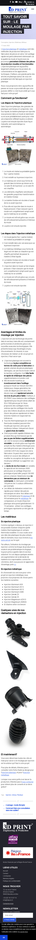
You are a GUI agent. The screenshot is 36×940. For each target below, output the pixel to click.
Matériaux (18, 42)
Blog (20, 2)
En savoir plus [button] (23, 932)
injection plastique (9, 49)
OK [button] (4, 937)
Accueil (5, 871)
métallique (23, 49)
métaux (14, 795)
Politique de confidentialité (11, 881)
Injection (11, 42)
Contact (5, 873)
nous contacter (28, 782)
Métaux (24, 42)
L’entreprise (7, 876)
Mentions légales (8, 878)
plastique (26, 496)
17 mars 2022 (5, 45)
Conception (4, 42)
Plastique (20, 795)
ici (15, 564)
